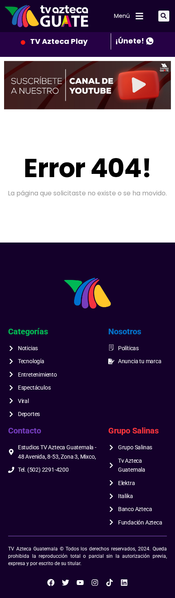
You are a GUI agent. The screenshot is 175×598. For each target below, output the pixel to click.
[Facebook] (51, 582)
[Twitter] (65, 582)
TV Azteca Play (59, 41)
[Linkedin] (124, 582)
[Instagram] (95, 582)
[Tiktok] (109, 582)
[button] (163, 16)
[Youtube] (80, 582)
